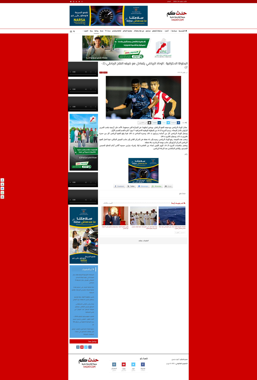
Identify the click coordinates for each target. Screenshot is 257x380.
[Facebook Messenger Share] (2, 188)
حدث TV (108, 31)
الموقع (169, 2)
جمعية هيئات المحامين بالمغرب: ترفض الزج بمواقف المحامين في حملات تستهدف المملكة (83, 332)
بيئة (91, 31)
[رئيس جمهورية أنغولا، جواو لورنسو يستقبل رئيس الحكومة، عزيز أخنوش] (114, 215)
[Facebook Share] (2, 180)
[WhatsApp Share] (2, 193)
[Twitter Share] (2, 184)
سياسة (174, 31)
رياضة (96, 31)
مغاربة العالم (127, 31)
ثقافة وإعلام (116, 31)
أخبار (166, 31)
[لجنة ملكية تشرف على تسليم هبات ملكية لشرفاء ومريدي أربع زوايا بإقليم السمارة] (143, 215)
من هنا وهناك (139, 31)
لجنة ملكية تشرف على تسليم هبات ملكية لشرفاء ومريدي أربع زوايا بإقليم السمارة (83, 290)
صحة (101, 31)
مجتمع (148, 31)
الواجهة (105, 72)
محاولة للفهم (157, 31)
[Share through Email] (2, 197)
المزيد (86, 31)
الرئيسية (182, 31)
